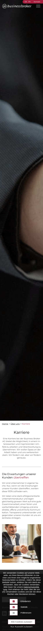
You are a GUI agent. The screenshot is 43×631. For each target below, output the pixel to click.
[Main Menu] (37, 6)
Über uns (15, 424)
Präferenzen (26, 613)
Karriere (26, 424)
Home (5, 424)
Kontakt (37, 2)
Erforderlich (26, 601)
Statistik (24, 607)
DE (26, 2)
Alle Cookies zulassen (21, 622)
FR (29, 2)
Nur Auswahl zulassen (21, 626)
